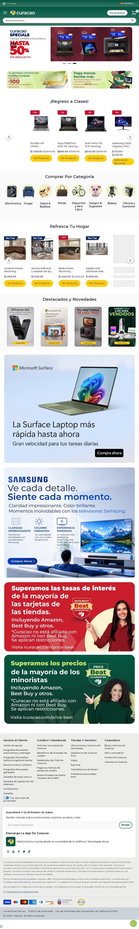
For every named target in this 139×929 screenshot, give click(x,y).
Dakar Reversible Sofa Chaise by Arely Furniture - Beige (123, 270)
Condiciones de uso (14, 911)
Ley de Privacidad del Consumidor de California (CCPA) (86, 911)
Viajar (74, 760)
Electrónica (13, 203)
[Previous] (13, 45)
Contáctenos (10, 789)
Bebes (112, 203)
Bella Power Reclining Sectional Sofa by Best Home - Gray (69, 270)
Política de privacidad (40, 911)
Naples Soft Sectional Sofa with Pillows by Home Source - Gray (95, 270)
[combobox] (69, 20)
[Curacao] (22, 12)
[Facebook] (18, 851)
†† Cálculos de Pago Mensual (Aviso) (21, 891)
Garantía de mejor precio (17, 777)
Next (130, 137)
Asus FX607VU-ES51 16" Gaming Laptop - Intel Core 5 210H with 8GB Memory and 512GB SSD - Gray (42, 145)
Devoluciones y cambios (17, 765)
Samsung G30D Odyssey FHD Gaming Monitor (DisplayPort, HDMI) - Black (96, 145)
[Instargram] (8, 851)
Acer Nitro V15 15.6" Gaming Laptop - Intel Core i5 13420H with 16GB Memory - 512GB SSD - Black (69, 145)
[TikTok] (29, 851)
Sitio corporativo (114, 753)
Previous (9, 137)
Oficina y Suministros (130, 205)
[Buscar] (132, 20)
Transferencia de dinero (84, 769)
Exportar (76, 765)
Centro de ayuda (12, 745)
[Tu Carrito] (134, 12)
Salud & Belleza (45, 205)
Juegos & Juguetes (95, 204)
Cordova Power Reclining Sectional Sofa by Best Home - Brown (14, 270)
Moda (62, 203)
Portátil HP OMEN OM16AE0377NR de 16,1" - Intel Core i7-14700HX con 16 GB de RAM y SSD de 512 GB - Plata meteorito (14, 145)
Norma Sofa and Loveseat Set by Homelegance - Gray (41, 270)
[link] (11, 191)
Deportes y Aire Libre (79, 206)
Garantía (8, 793)
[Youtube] (13, 851)
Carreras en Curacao (116, 762)
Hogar (28, 203)
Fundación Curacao (116, 757)
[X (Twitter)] (24, 851)
